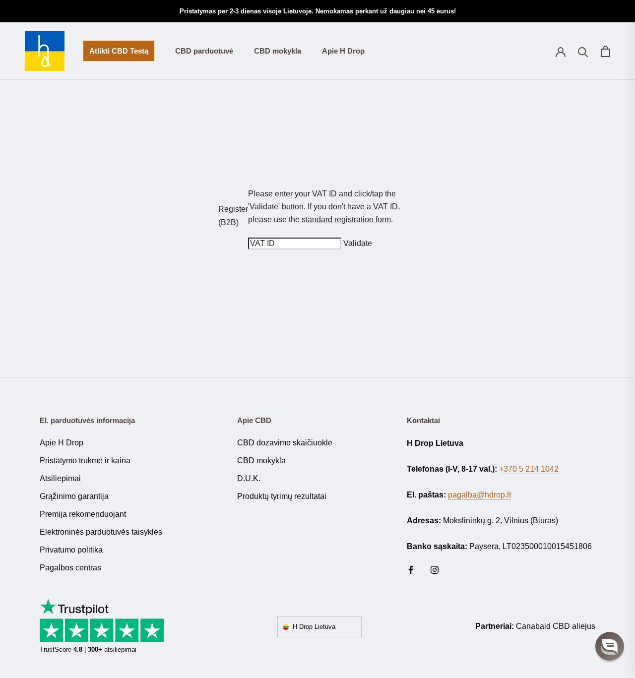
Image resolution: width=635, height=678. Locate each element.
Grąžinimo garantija (74, 496)
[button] (609, 646)
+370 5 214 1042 (529, 469)
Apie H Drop (343, 51)
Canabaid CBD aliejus (555, 626)
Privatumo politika (71, 550)
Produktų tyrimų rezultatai (281, 496)
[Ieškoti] (583, 51)
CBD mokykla (277, 51)
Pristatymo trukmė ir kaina (85, 460)
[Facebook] (411, 569)
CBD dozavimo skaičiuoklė (284, 442)
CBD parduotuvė (204, 51)
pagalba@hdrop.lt (479, 495)
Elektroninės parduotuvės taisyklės (101, 532)
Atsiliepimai (60, 478)
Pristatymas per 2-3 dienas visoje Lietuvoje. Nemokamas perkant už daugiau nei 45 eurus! (318, 11)
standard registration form (346, 219)
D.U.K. (248, 478)
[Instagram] (435, 569)
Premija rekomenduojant (83, 514)
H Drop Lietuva (314, 626)
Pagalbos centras (70, 567)
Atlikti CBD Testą (115, 54)
